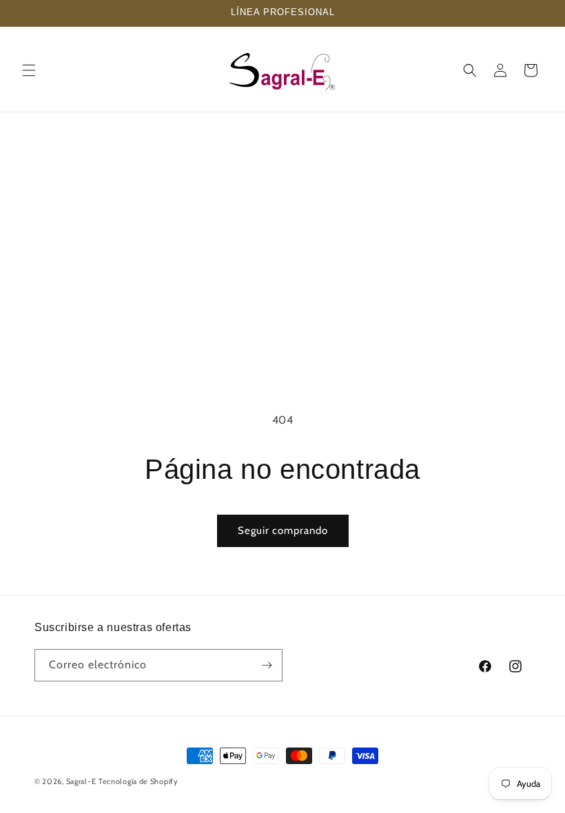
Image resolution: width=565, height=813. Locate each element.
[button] (29, 70)
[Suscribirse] (266, 665)
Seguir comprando (283, 530)
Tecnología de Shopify (138, 781)
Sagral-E (81, 781)
